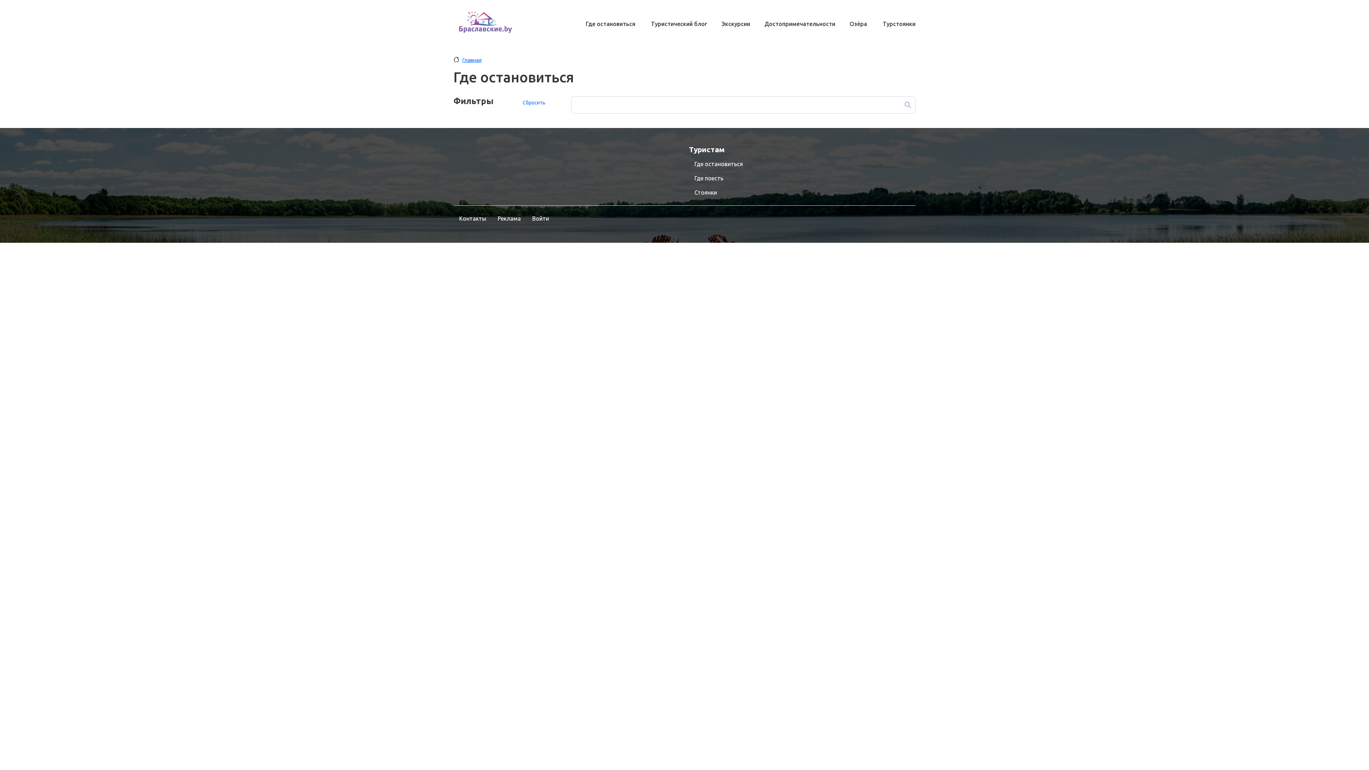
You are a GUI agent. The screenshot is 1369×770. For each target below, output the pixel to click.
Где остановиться (610, 24)
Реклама (509, 218)
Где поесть (708, 178)
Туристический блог (679, 24)
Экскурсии (736, 24)
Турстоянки (899, 24)
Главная (472, 60)
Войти (540, 218)
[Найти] (907, 105)
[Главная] (485, 22)
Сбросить (534, 103)
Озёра (858, 24)
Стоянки (705, 192)
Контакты (472, 218)
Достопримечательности (799, 24)
